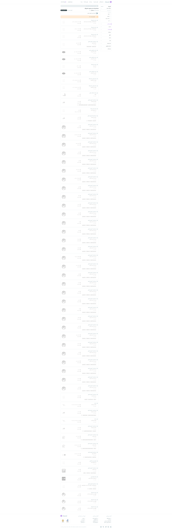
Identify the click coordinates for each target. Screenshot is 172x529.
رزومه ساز (90, 1)
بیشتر (81, 1)
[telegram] (106, 527)
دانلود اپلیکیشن (82, 521)
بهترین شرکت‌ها (86, 1)
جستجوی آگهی (101, 1)
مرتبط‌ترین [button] (92, 10)
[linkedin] (108, 527)
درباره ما (83, 518)
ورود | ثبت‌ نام (63, 1)
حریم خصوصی (83, 522)
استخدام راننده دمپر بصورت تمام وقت (92, 8)
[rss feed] (111, 527)
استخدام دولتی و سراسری (107, 522)
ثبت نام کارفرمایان (95, 521)
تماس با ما (83, 519)
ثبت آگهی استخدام (63, 10)
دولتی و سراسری (96, 1)
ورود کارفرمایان (96, 519)
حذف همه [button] (102, 6)
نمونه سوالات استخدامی (107, 521)
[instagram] (101, 527)
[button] (106, 14)
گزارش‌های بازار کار (95, 522)
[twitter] (103, 527)
